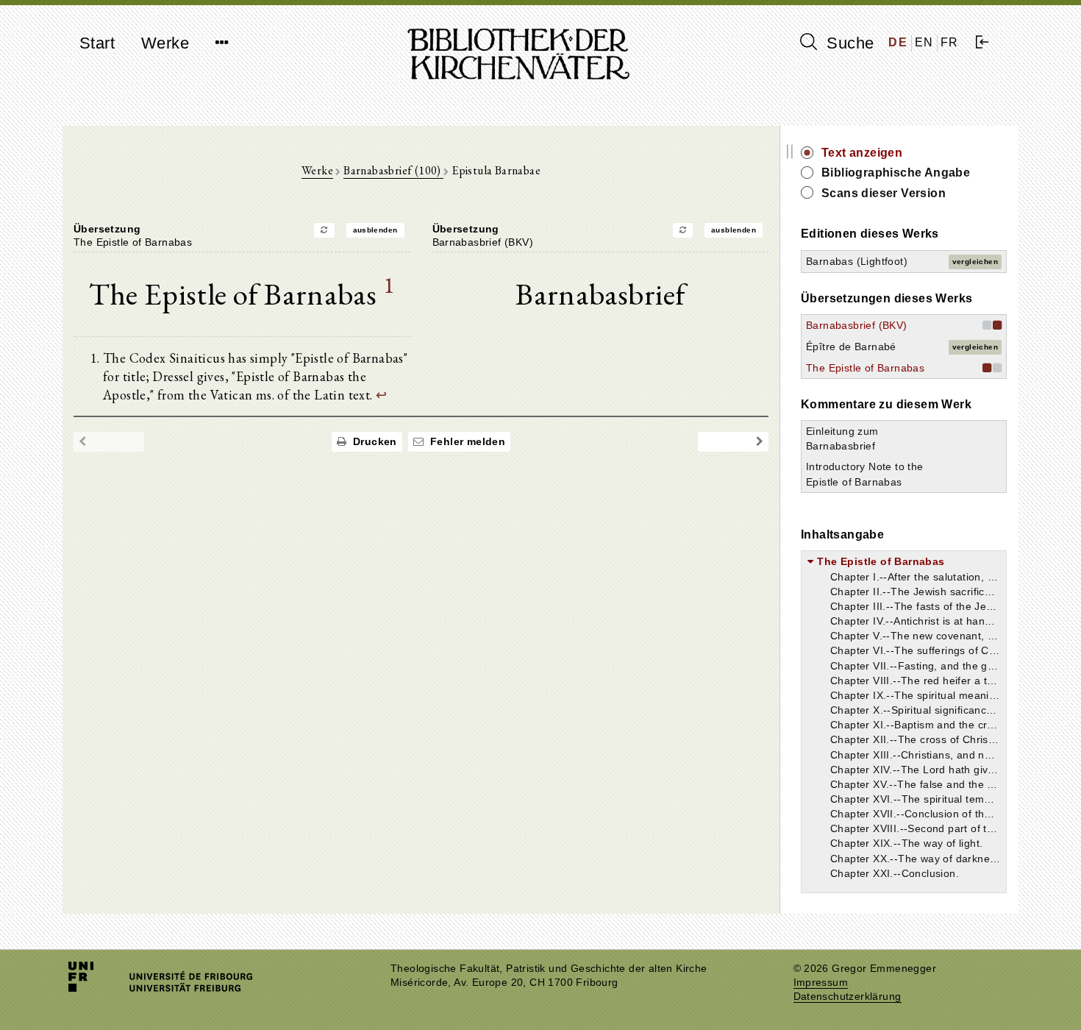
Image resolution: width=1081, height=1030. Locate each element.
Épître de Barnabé (851, 346)
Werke (165, 43)
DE (897, 42)
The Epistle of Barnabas (865, 368)
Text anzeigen (861, 152)
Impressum (821, 982)
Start (97, 43)
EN (924, 42)
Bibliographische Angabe (895, 172)
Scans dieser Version (883, 193)
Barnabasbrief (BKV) (856, 325)
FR (950, 42)
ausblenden (375, 230)
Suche (848, 43)
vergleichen (975, 262)
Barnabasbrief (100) (393, 170)
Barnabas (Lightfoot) (856, 261)
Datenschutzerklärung (847, 996)
